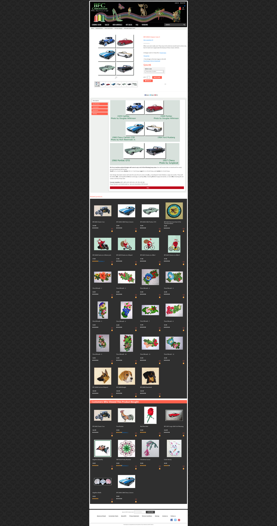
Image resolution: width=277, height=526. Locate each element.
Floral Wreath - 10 (121, 354)
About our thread (101, 516)
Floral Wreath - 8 (168, 321)
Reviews (95, 113)
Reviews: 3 (125, 465)
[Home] (102, 7)
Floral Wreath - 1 (97, 288)
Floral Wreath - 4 (168, 288)
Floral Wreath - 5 (97, 321)
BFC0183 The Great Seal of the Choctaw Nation (172, 222)
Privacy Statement (134, 516)
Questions (95, 110)
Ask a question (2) (148, 40)
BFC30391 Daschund (146, 387)
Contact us (165, 516)
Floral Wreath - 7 (145, 321)
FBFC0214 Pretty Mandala (123, 459)
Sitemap (157, 516)
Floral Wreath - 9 (97, 354)
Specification (96, 104)
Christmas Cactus (145, 459)
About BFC (123, 516)
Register (182, 3)
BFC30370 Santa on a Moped (124, 255)
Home (92, 28)
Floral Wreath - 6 (121, 321)
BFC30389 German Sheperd (100, 387)
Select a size (148, 69)
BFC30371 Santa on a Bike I (147, 255)
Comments (96, 107)
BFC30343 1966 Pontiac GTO (148, 222)
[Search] (184, 24)
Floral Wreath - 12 (169, 354)
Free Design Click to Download (151, 61)
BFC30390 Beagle (121, 387)
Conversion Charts (113, 516)
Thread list (146, 56)
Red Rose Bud (144, 426)
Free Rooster (119, 426)
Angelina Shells (97, 492)
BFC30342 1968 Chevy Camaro (124, 222)
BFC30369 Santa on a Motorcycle (102, 255)
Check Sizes (163, 53)
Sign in (177, 3)
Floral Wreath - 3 (145, 288)
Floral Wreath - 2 (121, 288)
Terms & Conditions (147, 516)
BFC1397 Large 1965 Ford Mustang (173, 426)
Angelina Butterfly (98, 459)
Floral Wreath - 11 (145, 354)
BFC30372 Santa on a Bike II (172, 255)
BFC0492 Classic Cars (99, 222)
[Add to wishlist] (112, 229)
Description (96, 100)
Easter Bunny (168, 459)
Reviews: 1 (101, 261)
